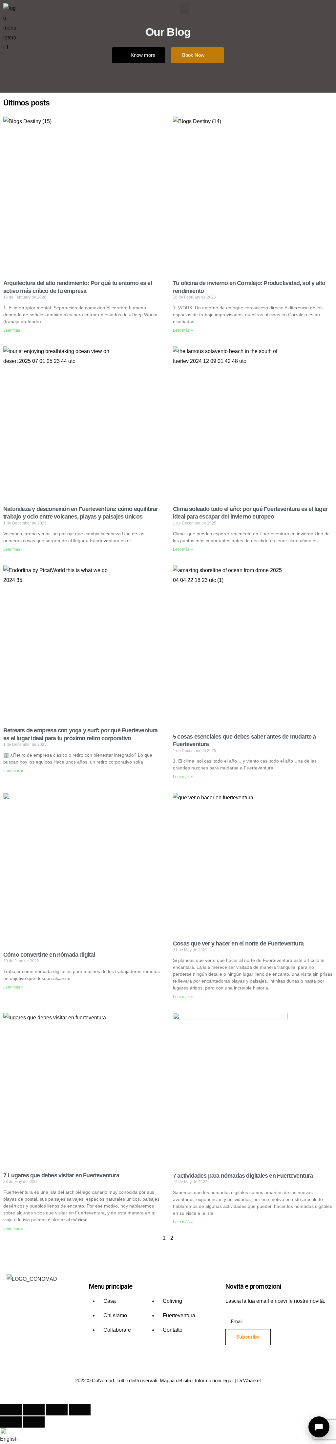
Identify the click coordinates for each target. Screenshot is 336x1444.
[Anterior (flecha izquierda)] (11, 1422)
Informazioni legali (214, 1380)
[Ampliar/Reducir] (11, 1409)
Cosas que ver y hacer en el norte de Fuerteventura (238, 943)
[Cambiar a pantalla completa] (34, 1409)
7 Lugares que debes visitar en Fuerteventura (61, 1175)
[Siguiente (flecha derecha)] (34, 1422)
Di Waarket (249, 1380)
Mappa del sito (175, 1380)
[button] (184, 8)
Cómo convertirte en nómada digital (49, 954)
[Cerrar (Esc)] (80, 1409)
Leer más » (13, 330)
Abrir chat (318, 1426)
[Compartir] (57, 1409)
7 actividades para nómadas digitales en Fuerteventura (243, 1175)
